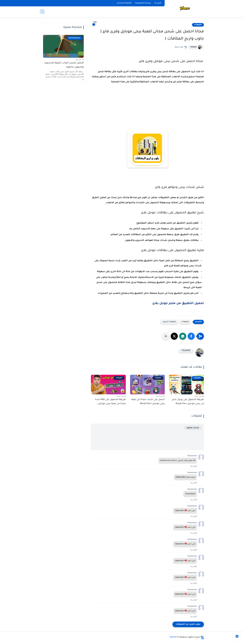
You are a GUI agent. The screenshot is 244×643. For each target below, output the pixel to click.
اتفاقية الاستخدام (124, 3)
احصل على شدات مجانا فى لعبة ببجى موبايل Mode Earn (148, 401)
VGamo (173, 637)
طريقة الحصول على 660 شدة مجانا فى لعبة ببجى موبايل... (110, 401)
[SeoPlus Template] (202, 637)
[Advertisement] (147, 111)
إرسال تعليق (193, 428)
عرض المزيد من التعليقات (188, 624)
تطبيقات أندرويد (169, 322)
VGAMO (193, 47)
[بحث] (42, 11)
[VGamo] (185, 8)
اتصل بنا (158, 3)
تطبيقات (198, 25)
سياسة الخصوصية (143, 3)
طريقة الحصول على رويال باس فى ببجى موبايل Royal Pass (187, 401)
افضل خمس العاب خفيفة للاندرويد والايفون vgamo (64, 65)
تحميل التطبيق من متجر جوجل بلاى (178, 303)
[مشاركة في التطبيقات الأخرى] (165, 336)
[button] (191, 336)
